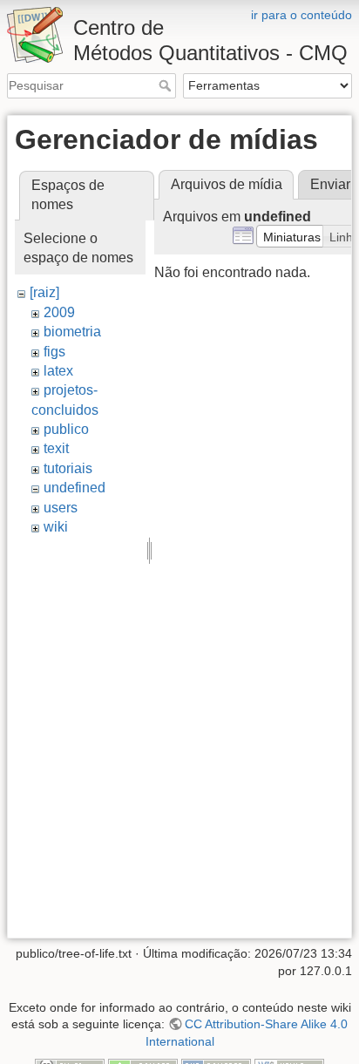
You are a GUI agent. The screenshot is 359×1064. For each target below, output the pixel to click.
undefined (74, 487)
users (61, 507)
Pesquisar (167, 85)
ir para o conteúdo (301, 15)
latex (58, 370)
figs (54, 351)
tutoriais (68, 468)
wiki (56, 526)
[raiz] (44, 292)
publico (66, 429)
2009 (59, 312)
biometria (72, 331)
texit (56, 448)
